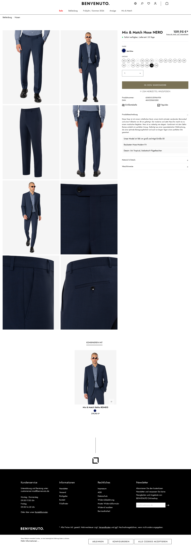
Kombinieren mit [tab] (94, 342)
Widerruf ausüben (105, 507)
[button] (155, 114)
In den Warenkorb (155, 85)
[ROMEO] (95, 377)
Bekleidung (73, 10)
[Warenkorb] (167, 4)
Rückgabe (63, 496)
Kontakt (62, 499)
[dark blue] (124, 50)
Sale (61, 10)
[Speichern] (167, 505)
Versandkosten (105, 527)
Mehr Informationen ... (30, 540)
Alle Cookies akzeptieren (153, 541)
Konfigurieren (121, 541)
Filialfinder (63, 503)
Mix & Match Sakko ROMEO (95, 407)
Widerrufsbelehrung (106, 499)
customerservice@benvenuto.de (35, 491)
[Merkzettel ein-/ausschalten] (111, 401)
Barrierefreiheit (104, 511)
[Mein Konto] (155, 4)
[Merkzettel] (148, 4)
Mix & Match (126, 10)
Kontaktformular (41, 512)
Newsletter (63, 488)
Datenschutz (103, 496)
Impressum (102, 488)
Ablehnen (98, 541)
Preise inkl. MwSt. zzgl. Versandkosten (177, 34)
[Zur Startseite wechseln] (95, 3)
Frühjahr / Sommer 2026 (93, 10)
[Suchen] (142, 4)
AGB (100, 492)
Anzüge (113, 10)
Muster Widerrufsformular (108, 503)
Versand (62, 492)
